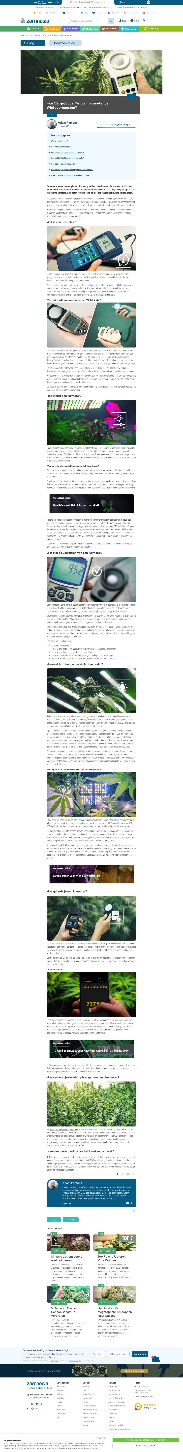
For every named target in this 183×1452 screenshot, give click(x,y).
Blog (84, 1390)
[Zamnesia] (43, 20)
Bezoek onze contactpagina (39, 1397)
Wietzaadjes (61, 1386)
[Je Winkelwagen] (146, 21)
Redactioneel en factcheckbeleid (119, 1429)
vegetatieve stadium (65, 519)
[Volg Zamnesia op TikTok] (28, 1408)
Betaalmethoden (114, 1394)
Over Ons (86, 1402)
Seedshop (70, 1219)
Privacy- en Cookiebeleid (116, 1406)
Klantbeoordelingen (89, 1406)
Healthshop (60, 1394)
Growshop (60, 1406)
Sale (58, 1417)
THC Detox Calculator (141, 1386)
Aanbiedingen (61, 1414)
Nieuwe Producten (89, 1394)
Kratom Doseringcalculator (143, 1397)
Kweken (53, 1219)
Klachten (111, 1421)
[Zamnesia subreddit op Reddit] (32, 1408)
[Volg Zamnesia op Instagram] (32, 1404)
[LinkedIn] (128, 1203)
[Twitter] (131, 1202)
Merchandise (61, 1410)
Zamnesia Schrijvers (89, 1414)
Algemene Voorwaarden (116, 1402)
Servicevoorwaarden (75, 1361)
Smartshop (60, 1398)
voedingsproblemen (103, 622)
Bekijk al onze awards (134, 1371)
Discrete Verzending (89, 1421)
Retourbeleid (112, 1410)
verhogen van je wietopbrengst (63, 1129)
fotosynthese (129, 363)
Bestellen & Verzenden (115, 1398)
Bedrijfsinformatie (114, 1390)
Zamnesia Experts (89, 1417)
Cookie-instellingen (145, 1445)
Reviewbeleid (112, 1414)
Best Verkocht (87, 1398)
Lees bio (66, 1203)
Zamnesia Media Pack (90, 1410)
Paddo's (59, 1402)
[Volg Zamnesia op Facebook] (28, 1404)
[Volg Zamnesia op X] (41, 1404)
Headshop (60, 1390)
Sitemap (85, 1425)
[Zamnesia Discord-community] (37, 1408)
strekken (74, 622)
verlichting (115, 202)
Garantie (111, 1417)
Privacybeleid (55, 1361)
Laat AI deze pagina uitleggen (116, 124)
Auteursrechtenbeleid (115, 1425)
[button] (52, 124)
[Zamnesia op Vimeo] (37, 1404)
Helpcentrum (112, 1386)
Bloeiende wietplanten (56, 526)
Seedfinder (86, 1386)
